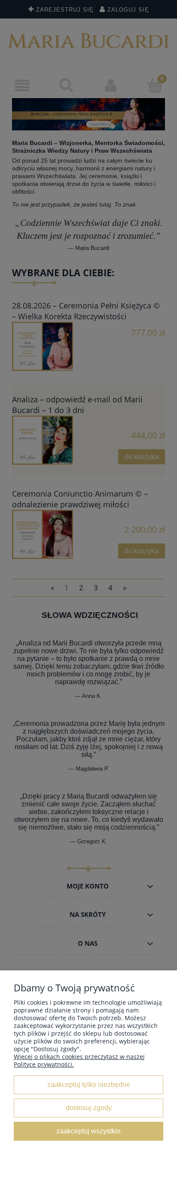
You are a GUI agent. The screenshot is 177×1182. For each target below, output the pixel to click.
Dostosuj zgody (89, 1107)
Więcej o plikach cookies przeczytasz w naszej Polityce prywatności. (79, 1060)
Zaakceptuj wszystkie (88, 1131)
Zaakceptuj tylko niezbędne (88, 1084)
